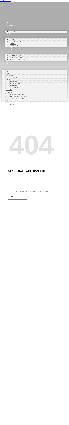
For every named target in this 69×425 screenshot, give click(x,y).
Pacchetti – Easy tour (17, 59)
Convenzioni (10, 65)
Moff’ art (13, 44)
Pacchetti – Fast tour (17, 55)
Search (10, 195)
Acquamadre (14, 46)
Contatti (9, 63)
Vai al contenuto (5, 1)
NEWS (8, 24)
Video (8, 61)
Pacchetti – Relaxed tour (18, 57)
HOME (8, 22)
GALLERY (9, 47)
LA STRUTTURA (14, 31)
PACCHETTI (9, 49)
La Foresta (13, 39)
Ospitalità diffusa (16, 41)
